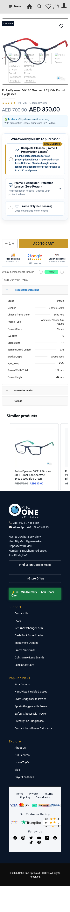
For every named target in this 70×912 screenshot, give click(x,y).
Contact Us (21, 613)
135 (62, 349)
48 (62, 335)
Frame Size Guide (25, 650)
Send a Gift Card (24, 664)
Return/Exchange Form (29, 628)
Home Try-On (22, 762)
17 (62, 342)
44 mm (60, 377)
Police (60, 300)
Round (60, 329)
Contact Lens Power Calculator (33, 728)
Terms (19, 793)
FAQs (18, 620)
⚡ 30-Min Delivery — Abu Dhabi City (32, 593)
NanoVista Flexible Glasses (31, 691)
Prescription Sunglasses (29, 721)
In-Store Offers (35, 578)
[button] (6, 457)
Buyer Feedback (24, 777)
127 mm (59, 370)
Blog (17, 769)
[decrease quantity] (6, 243)
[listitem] (34, 456)
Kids (61, 363)
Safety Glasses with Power (31, 713)
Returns (48, 793)
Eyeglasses (57, 356)
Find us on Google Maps (35, 565)
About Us (20, 747)
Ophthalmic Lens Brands (29, 657)
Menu (17, 6)
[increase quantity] (13, 243)
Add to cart (43, 243)
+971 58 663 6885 (38, 527)
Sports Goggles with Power (31, 706)
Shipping (24, 797)
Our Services (22, 755)
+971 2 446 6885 (29, 522)
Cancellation (43, 797)
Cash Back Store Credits (29, 635)
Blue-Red (59, 314)
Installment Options (26, 642)
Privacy (33, 793)
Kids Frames (22, 684)
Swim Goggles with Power (30, 698)
